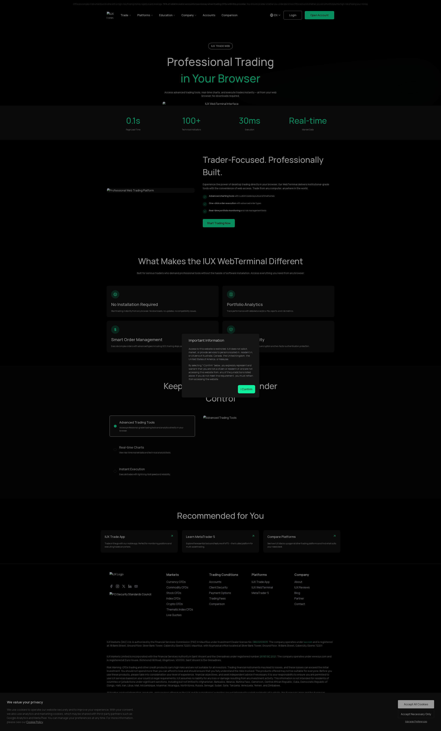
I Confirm (246, 389)
